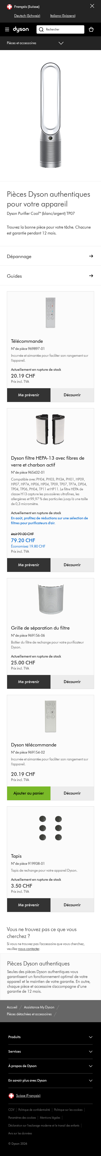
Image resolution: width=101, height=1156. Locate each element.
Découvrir (72, 395)
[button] (24, 1096)
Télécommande (27, 341)
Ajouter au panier (28, 793)
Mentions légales (50, 1117)
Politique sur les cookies (68, 1110)
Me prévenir (28, 395)
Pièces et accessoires (21, 43)
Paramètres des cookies (22, 1117)
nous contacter (28, 949)
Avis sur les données (20, 1133)
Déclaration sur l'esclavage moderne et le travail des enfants (43, 1125)
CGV (11, 1110)
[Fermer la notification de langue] (92, 11)
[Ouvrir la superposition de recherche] (60, 29)
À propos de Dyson (22, 1066)
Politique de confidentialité (34, 1110)
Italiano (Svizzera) (63, 16)
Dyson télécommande (33, 745)
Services (14, 1051)
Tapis (16, 856)
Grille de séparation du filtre (40, 628)
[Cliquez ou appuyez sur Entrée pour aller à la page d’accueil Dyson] (21, 31)
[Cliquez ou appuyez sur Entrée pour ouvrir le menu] (7, 29)
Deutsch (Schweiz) (27, 16)
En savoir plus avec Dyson (27, 1080)
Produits (14, 1037)
